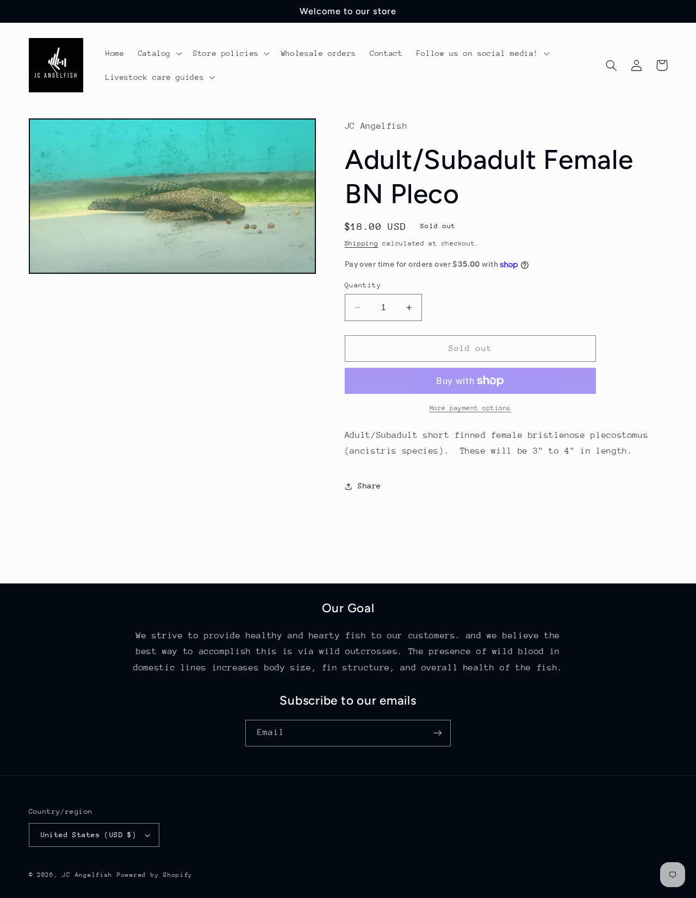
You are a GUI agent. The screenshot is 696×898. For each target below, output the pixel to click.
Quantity (363, 285)
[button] (158, 53)
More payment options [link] (471, 408)
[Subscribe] (437, 733)
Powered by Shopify (154, 874)
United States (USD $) (89, 835)
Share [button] (369, 485)
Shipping (361, 244)
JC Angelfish (87, 874)
